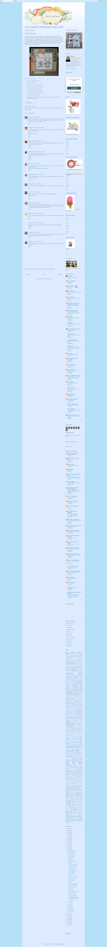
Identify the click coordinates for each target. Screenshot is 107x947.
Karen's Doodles (77, 731)
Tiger (77, 811)
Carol (67, 177)
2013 (68, 915)
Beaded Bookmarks (78, 663)
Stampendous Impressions (73, 415)
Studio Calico (69, 801)
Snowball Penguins (72, 868)
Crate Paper (76, 689)
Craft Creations (69, 682)
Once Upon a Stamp (70, 637)
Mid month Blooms (71, 502)
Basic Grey (77, 661)
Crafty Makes (70, 322)
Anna (67, 217)
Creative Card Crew (31, 91)
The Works (73, 809)
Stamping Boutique (71, 797)
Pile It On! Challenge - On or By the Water (73, 884)
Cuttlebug (69, 693)
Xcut (73, 822)
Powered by (70, 92)
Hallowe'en (77, 715)
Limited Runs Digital (72, 739)
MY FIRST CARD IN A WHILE (73, 405)
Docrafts (71, 702)
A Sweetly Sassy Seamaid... (72, 354)
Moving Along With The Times (74, 525)
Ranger (78, 777)
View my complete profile (71, 68)
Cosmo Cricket (79, 678)
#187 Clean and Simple (72, 537)
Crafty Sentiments (31, 88)
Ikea (75, 724)
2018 (68, 843)
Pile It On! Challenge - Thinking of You (73, 865)
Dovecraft (68, 703)
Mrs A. (29, 202)
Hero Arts (78, 720)
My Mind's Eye (44, 108)
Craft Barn (70, 681)
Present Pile (70, 888)
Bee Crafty (77, 664)
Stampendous (78, 793)
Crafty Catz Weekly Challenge (74, 554)
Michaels (78, 746)
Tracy (29, 192)
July (70, 859)
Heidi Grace (68, 718)
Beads (67, 664)
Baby (67, 661)
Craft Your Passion (31, 84)
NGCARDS (69, 316)
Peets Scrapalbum (71, 281)
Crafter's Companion (72, 685)
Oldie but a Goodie (70, 753)
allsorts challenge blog (72, 453)
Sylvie (67, 153)
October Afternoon (77, 752)
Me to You (69, 745)
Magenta (79, 739)
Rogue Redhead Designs (76, 781)
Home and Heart (78, 723)
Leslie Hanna (31, 213)
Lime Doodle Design (72, 340)
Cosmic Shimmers (70, 678)
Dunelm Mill (77, 703)
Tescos (74, 805)
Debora (29, 241)
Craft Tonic (70, 684)
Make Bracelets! (70, 333)
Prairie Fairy (68, 773)
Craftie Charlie (69, 625)
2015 (68, 848)
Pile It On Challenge (76, 767)
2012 (68, 917)
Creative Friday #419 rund (72, 465)
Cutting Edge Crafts (70, 629)
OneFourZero (79, 753)
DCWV (76, 694)
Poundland (78, 771)
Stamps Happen (75, 799)
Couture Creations (71, 680)
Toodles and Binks (77, 812)
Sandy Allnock (70, 346)
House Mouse (69, 724)
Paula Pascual (69, 760)
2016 (68, 847)
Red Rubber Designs (78, 778)
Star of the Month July (71, 497)
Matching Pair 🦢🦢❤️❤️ (72, 287)
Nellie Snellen (76, 749)
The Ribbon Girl (69, 646)
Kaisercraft (80, 730)
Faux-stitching (77, 709)
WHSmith (68, 815)
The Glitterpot (69, 644)
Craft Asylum (79, 680)
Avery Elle (73, 660)
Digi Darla (73, 698)
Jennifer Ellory (69, 727)
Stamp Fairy (68, 792)
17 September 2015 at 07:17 (38, 241)
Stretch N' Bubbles (77, 800)
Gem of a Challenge (31, 93)
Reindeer (70, 863)
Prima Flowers (78, 773)
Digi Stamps (68, 699)
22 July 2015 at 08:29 (35, 163)
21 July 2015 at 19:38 (39, 151)
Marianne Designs (77, 742)
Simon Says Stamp (71, 789)
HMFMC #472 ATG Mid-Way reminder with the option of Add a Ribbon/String (73, 491)
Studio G (76, 801)
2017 (68, 845)
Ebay (72, 706)
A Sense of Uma (71, 387)
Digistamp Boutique (77, 699)
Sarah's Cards (71, 783)
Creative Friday (70, 464)
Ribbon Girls (70, 779)
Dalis (67, 223)
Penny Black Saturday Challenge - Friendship (73, 898)
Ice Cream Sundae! (72, 895)
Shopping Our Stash (31, 97)
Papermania (56, 108)
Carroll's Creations (71, 364)
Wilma (67, 189)
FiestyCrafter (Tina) (32, 141)
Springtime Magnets (71, 330)
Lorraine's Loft (70, 297)
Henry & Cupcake (72, 893)
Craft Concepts (77, 681)
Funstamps (78, 714)
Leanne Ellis (68, 738)
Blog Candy (75, 666)
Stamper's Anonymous (76, 794)
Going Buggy (70, 381)
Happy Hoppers (78, 717)
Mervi (29, 163)
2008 (68, 925)
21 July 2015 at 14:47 (36, 117)
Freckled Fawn (79, 713)
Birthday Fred (70, 588)
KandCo (69, 731)
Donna (29, 117)
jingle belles (70, 469)
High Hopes (72, 722)
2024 (68, 832)
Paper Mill (68, 756)
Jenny (67, 143)
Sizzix (29, 109)
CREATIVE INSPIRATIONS (73, 530)
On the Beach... (71, 880)
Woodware (79, 820)
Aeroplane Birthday (72, 878)
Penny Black (71, 762)
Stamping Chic (78, 797)
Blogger (62, 944)
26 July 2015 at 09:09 (38, 222)
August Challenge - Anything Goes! (74, 531)
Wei (66, 187)
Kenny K (67, 732)
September (71, 856)
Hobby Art (79, 722)
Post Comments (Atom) (47, 278)
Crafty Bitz (71, 688)
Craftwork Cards (78, 687)
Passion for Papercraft (72, 286)
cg (66, 221)
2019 (68, 841)
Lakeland (68, 735)
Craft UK (76, 684)
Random (72, 777)
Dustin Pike (68, 705)
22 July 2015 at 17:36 (40, 174)
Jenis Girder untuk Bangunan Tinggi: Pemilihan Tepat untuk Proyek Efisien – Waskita (73, 595)
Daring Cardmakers (71, 582)
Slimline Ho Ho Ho (71, 395)
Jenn (67, 227)
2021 (68, 837)
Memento (79, 745)
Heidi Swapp (76, 718)
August (70, 857)
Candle (67, 671)
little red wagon (70, 481)
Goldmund (53, 944)
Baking (71, 661)
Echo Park (78, 706)
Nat (66, 149)
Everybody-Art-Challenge (73, 506)
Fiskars (67, 711)
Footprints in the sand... (73, 876)
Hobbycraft (68, 723)
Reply (29, 123)
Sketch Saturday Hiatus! (72, 578)
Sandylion (73, 782)
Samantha (68, 185)
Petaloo (75, 766)
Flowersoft (80, 711)
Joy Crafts (80, 727)
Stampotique (68, 799)
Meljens (74, 745)
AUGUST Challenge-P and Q (73, 544)
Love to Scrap (30, 95)
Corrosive (29, 82)
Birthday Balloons (70, 400)
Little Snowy (70, 874)
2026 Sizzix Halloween (72, 277)
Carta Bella (76, 671)
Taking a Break (70, 583)
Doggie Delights (71, 872)
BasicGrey (68, 663)
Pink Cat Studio (72, 769)
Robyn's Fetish (68, 781)
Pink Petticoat (70, 770)
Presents (70, 882)
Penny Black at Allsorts (72, 501)
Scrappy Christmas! (72, 861)
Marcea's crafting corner (72, 404)
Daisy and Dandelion (73, 695)
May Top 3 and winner (71, 567)
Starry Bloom (69, 282)
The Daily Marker (71, 408)
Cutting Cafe (78, 691)
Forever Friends (71, 713)
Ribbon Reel (78, 779)
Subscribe (74, 88)
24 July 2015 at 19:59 (39, 213)
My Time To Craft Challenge (73, 571)
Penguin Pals (71, 900)
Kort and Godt (74, 732)
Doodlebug (78, 702)
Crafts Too (68, 687)
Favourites (68, 710)
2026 (68, 828)
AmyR (79, 656)
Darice (80, 695)
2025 (68, 830)
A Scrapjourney (70, 394)
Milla (67, 147)
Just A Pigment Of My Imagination (72, 359)
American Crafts (72, 656)
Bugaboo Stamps (78, 667)
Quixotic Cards (70, 290)
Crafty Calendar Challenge (73, 547)
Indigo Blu (80, 724)
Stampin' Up (71, 796)
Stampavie (68, 793)
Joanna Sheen (69, 633)
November (71, 852)
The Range (73, 808)
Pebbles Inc (77, 760)
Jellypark (78, 726)
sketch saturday (70, 577)
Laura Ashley (74, 735)
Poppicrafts (69, 771)
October (70, 854)
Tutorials (60, 27)
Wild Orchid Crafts (76, 819)
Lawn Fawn (76, 736)
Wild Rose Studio (70, 820)
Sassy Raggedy (31, 174)
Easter (67, 706)
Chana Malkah (31, 151)
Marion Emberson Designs (73, 743)
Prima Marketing (72, 774)
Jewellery (75, 727)
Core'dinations (76, 677)
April (70, 906)
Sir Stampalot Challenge (72, 566)
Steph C (67, 231)
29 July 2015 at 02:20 (36, 232)
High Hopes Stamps (71, 587)
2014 (68, 914)
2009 (68, 923)
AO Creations (31, 184)
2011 (68, 919)
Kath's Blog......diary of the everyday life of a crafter (73, 304)
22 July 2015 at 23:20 (39, 184)
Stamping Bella (79, 796)
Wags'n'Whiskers (75, 815)
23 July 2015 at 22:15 (36, 202)
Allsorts (28, 80)
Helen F (67, 140)
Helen (73, 56)
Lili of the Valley (37, 108)
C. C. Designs (79, 668)
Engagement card (70, 365)
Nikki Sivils (69, 752)
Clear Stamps (75, 676)
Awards (54, 27)
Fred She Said (71, 714)
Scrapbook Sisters (69, 785)
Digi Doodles (79, 698)
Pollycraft (78, 770)
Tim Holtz (69, 276)
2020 (68, 839)
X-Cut (70, 822)
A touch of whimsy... (72, 886)
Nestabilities (51, 108)
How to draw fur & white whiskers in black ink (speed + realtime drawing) (73, 348)
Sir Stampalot (69, 639)
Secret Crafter (69, 786)
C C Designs (71, 668)
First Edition (77, 710)
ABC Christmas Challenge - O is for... (73, 870)
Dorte (67, 179)
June (70, 902)
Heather (30, 232)
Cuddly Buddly (69, 627)
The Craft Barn (69, 642)
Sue (67, 151)
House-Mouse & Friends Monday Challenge (72, 488)
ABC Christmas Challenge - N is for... (73, 891)
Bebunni (72, 664)
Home (27, 27)
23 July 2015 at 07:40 (35, 192)
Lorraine (67, 145)
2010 (68, 921)
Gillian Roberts (69, 715)
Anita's (67, 657)
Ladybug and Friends (76, 734)
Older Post (60, 274)
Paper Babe (70, 353)
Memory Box (69, 746)
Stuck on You (70, 470)
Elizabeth (68, 225)
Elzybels (67, 707)
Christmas (69, 673)
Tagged (75, 804)
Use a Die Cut (70, 460)
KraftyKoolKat (31, 127)
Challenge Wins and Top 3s (45, 27)
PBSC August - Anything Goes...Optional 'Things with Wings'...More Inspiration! (72, 514)
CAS (69, 670)
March (70, 908)
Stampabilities (77, 792)
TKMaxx (69, 804)
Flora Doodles (73, 711)
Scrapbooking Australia (77, 785)
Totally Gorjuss (69, 813)
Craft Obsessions (69, 623)
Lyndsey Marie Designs (72, 399)
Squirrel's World (71, 369)
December (71, 850)
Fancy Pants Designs (75, 707)
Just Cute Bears (74, 728)
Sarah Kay (80, 782)
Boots (72, 667)
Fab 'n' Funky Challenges (73, 560)
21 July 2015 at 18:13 (41, 141)
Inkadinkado (71, 726)
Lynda (67, 183)
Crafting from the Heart (32, 86)
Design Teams (34, 27)
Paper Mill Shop (75, 756)
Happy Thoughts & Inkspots (73, 375)
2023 (68, 834)
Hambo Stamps (69, 717)
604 (68, 507)
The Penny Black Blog (72, 310)
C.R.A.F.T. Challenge (72, 496)
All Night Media (75, 655)
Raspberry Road (69, 778)
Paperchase (73, 757)
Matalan (81, 743)
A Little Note (69, 360)
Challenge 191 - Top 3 (71, 526)
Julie (67, 181)
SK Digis (67, 782)
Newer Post (28, 274)
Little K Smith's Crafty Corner (74, 328)
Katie (67, 229)
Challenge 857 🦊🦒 (71, 454)
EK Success (75, 705)
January (70, 911)
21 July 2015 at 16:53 (39, 127)
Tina (67, 233)
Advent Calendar (69, 655)
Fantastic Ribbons (69, 709)
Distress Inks (31, 108)
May (70, 904)
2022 (68, 835)
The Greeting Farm (72, 806)
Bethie (67, 219)
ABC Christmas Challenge (73, 519)
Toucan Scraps (78, 813)
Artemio (75, 659)
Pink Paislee (79, 769)
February (71, 909)
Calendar (78, 670)
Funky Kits (68, 631)
